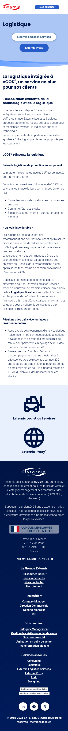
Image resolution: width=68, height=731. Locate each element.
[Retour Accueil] (11, 7)
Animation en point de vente (34, 641)
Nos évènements (34, 578)
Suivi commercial (34, 637)
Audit (34, 677)
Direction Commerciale (34, 605)
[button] (63, 7)
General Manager (34, 609)
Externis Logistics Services (34, 37)
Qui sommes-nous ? (34, 574)
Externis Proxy (34, 47)
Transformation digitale (34, 645)
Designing (34, 681)
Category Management (34, 629)
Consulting (34, 660)
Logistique (34, 665)
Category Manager (34, 601)
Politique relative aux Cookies (34, 693)
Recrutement (34, 586)
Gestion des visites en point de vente (34, 633)
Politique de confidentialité (34, 689)
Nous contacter (47, 7)
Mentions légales (40, 722)
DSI (34, 614)
